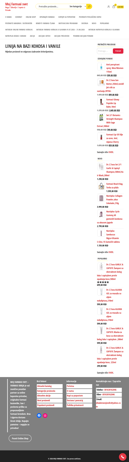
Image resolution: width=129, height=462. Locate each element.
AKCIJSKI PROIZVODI (61, 36)
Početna (70, 385)
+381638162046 (109, 389)
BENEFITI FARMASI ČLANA (45, 23)
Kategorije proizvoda (46, 390)
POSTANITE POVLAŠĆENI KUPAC (90, 17)
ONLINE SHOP (31, 17)
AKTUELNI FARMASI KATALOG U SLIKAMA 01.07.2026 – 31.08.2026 (60, 29)
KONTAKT (18, 17)
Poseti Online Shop (20, 438)
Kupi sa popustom (75, 395)
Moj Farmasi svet (16, 4)
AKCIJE (32, 36)
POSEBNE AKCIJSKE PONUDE (83, 36)
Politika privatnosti (75, 405)
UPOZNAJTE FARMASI (47, 17)
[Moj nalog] (108, 6)
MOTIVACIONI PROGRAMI (68, 23)
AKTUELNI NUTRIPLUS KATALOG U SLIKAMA (104, 29)
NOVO (94, 23)
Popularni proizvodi (45, 405)
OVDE (110, 252)
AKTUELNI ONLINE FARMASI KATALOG (19, 29)
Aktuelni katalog (44, 385)
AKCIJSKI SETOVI (45, 36)
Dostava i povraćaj (75, 400)
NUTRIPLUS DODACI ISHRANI (15, 36)
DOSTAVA (85, 23)
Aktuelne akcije (44, 395)
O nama (70, 390)
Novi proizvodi (43, 400)
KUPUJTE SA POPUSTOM (66, 17)
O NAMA (8, 17)
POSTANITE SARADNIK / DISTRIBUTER (18, 23)
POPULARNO (104, 23)
